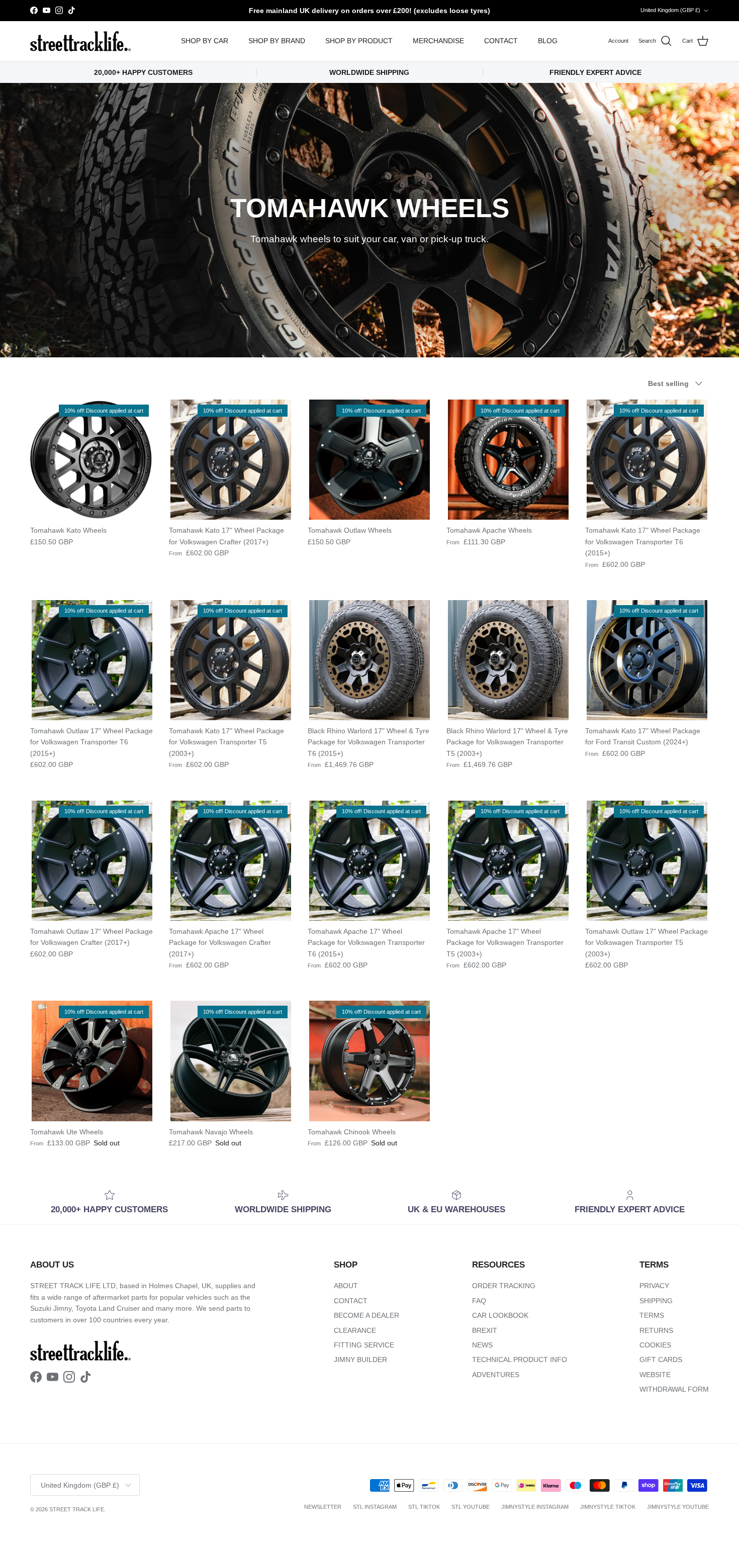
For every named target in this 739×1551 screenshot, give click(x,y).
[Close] (609, 652)
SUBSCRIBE (495, 882)
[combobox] (495, 796)
